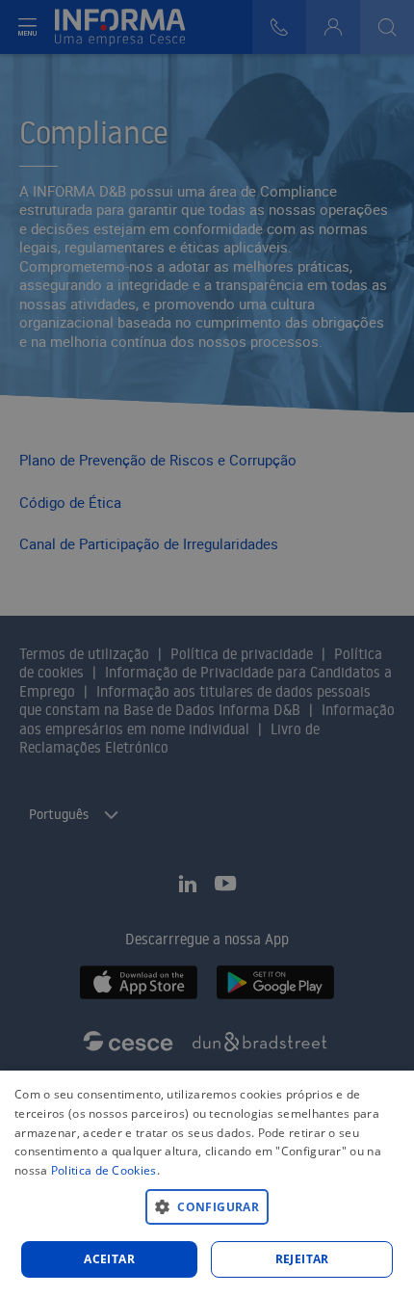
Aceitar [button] (109, 1259)
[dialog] (207, 1184)
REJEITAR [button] (302, 1259)
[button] (207, 1206)
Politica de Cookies (104, 1170)
